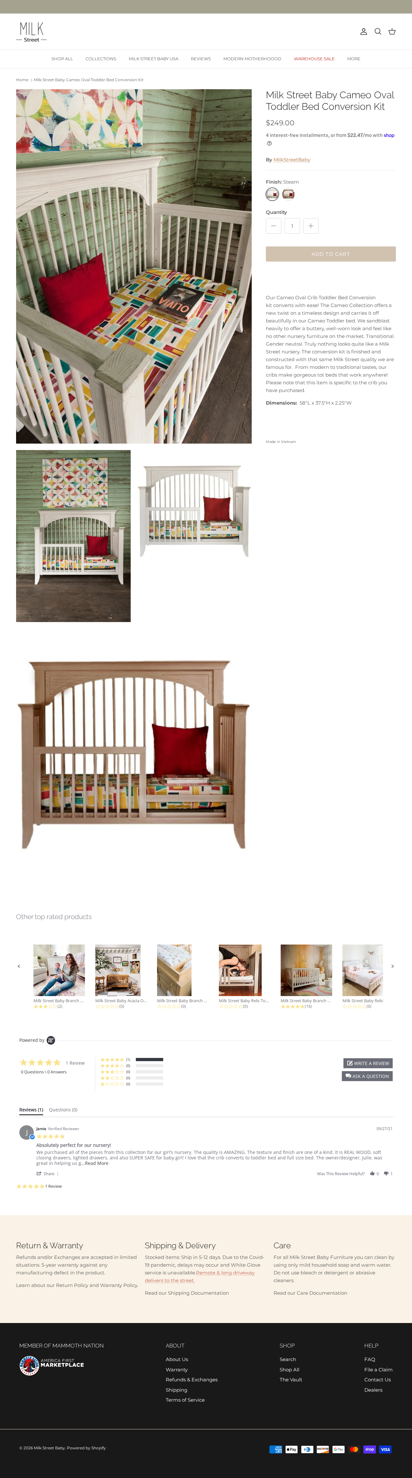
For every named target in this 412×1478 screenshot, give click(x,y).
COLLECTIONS (101, 58)
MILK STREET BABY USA (153, 58)
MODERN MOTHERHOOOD (252, 58)
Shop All (289, 1370)
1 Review (53, 1186)
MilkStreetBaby (292, 160)
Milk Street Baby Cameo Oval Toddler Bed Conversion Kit (89, 79)
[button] (19, 966)
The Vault (291, 1380)
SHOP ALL (62, 58)
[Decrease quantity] (273, 226)
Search (288, 1359)
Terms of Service (185, 1400)
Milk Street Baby (49, 1447)
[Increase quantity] (311, 226)
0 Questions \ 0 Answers (44, 1072)
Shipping (176, 1390)
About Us (177, 1359)
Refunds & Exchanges (192, 1380)
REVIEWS (201, 58)
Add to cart (331, 254)
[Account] (362, 31)
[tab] (31, 1111)
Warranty (177, 1370)
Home (22, 79)
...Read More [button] (94, 1163)
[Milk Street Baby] (31, 31)
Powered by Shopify (86, 1447)
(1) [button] (128, 1059)
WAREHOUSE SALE (314, 58)
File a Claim (378, 1370)
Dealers (373, 1390)
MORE (353, 58)
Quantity (276, 212)
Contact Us (377, 1380)
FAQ (369, 1359)
